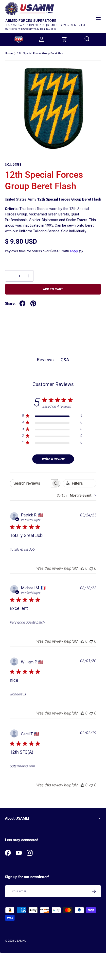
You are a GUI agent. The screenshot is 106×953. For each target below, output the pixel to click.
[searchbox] (30, 483)
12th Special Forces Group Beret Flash (41, 53)
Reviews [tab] (45, 359)
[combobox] (76, 495)
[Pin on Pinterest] (33, 303)
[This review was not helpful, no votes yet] (91, 568)
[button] (64, 39)
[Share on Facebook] (22, 303)
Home (9, 53)
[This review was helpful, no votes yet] (82, 568)
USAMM (20, 940)
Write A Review (53, 459)
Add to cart (53, 289)
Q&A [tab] (65, 359)
